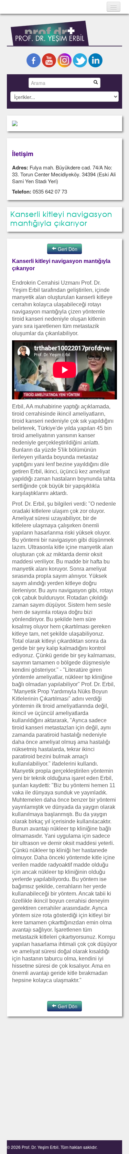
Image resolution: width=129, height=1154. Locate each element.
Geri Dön (66, 248)
